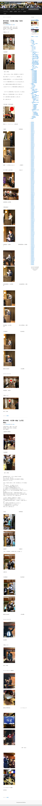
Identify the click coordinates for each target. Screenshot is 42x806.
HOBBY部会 (34, 117)
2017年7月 (32, 237)
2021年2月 (32, 190)
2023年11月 (32, 157)
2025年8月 (32, 135)
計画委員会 (35, 107)
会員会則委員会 (35, 104)
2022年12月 (32, 169)
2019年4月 (32, 214)
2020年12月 (32, 192)
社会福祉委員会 (35, 114)
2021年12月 (32, 180)
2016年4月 (32, 253)
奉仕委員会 (35, 111)
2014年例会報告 (34, 72)
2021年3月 (32, 189)
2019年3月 (32, 215)
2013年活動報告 (34, 71)
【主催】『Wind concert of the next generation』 (35, 67)
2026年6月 (32, 124)
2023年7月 (32, 161)
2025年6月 (32, 137)
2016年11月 (32, 246)
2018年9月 (32, 222)
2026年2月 (32, 128)
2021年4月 (32, 188)
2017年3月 (32, 241)
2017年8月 (32, 236)
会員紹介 (33, 86)
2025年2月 (32, 141)
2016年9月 (32, 248)
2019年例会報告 (34, 78)
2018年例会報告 (34, 77)
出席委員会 (35, 105)
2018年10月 (32, 221)
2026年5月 (32, 125)
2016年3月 (32, 254)
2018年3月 (32, 228)
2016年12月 (32, 245)
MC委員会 (34, 108)
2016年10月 (32, 247)
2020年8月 (32, 197)
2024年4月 (32, 152)
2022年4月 (32, 177)
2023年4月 (32, 164)
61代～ (33, 50)
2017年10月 (32, 234)
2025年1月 (32, 142)
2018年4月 (32, 227)
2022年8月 (32, 173)
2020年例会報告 (34, 79)
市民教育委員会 (35, 113)
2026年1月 (32, 129)
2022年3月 (32, 178)
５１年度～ (33, 44)
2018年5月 (32, 226)
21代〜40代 (33, 47)
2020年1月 (32, 204)
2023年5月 (32, 163)
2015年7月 (32, 263)
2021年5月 (32, 187)
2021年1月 (32, 191)
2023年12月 (32, 155)
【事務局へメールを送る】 (34, 36)
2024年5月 (32, 151)
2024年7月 (32, 149)
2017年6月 (32, 238)
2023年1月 (32, 167)
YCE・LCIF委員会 (36, 115)
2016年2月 (32, 255)
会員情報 (15, 11)
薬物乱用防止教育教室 (35, 63)
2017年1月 (32, 243)
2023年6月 (32, 162)
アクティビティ (5, 11)
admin (14, 24)
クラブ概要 (13, 9)
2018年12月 (32, 218)
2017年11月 (32, 233)
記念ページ (20, 11)
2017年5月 (32, 239)
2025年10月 (32, 133)
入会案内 (4, 13)
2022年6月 (32, 175)
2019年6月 (32, 212)
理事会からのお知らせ (35, 97)
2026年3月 (32, 127)
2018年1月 (32, 230)
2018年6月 (32, 225)
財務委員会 (35, 106)
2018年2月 (32, 229)
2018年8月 (32, 223)
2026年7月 (32, 123)
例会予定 (33, 84)
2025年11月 (32, 132)
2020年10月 (32, 195)
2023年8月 (32, 160)
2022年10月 (32, 171)
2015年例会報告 (34, 73)
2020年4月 (32, 201)
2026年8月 (32, 122)
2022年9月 (32, 172)
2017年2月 (32, 242)
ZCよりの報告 (34, 94)
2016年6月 (32, 251)
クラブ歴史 (18, 9)
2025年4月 (32, 139)
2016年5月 (32, 252)
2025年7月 (32, 136)
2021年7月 (32, 185)
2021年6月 (32, 186)
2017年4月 (32, 240)
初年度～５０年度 (34, 43)
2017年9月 (32, 235)
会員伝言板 (33, 116)
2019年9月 (32, 209)
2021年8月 (32, 184)
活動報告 (11, 11)
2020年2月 (32, 203)
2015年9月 (32, 261)
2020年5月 (32, 200)
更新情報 (34, 98)
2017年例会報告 (34, 76)
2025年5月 (32, 138)
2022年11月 (32, 170)
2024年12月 (32, 144)
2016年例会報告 (34, 75)
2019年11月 (32, 207)
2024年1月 (32, 154)
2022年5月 (32, 176)
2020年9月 (32, 196)
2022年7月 (32, 174)
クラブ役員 (33, 85)
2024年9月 (32, 147)
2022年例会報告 (34, 81)
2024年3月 (32, 153)
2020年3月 (32, 202)
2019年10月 (32, 208)
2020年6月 (32, 199)
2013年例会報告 (34, 70)
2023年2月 (32, 166)
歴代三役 (22, 9)
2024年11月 (32, 145)
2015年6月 (32, 264)
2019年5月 (32, 213)
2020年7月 (32, 198)
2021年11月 (32, 182)
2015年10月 (32, 260)
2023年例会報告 (34, 82)
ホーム (4, 9)
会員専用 (24, 11)
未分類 (7, 415)
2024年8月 (32, 148)
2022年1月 (32, 179)
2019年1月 (32, 217)
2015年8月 (32, 262)
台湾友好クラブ (34, 90)
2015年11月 (32, 259)
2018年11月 (32, 220)
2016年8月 (32, 249)
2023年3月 (32, 165)
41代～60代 (33, 48)
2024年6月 (32, 150)
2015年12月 (32, 258)
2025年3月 (32, 140)
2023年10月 (32, 158)
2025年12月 (32, 130)
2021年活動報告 (34, 80)
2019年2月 (32, 216)
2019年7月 (32, 211)
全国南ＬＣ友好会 (34, 89)
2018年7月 (32, 224)
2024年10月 (32, 146)
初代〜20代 (33, 46)
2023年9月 (32, 159)
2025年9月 (32, 134)
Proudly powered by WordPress (21, 802)
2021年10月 (32, 183)
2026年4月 (32, 126)
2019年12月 (32, 205)
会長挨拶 (8, 9)
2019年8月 (32, 210)
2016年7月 (32, 250)
